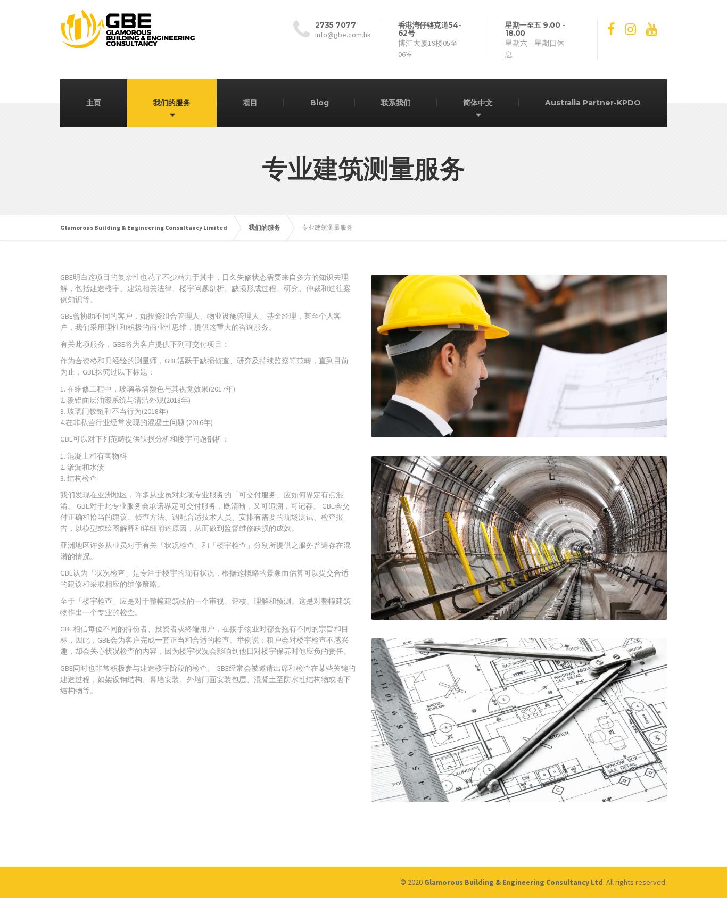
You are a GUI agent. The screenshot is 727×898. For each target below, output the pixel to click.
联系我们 (396, 102)
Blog (319, 102)
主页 (93, 102)
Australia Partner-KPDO (593, 102)
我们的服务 (172, 102)
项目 (250, 102)
